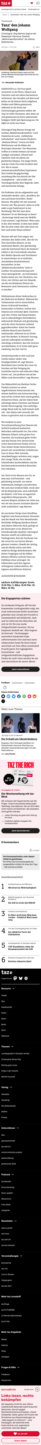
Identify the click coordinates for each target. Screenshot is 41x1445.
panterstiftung (7, 1158)
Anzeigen (5, 1357)
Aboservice (6, 1380)
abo (3, 1135)
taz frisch (5, 1234)
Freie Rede (5, 1205)
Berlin (3, 1024)
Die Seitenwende (8, 1106)
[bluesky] (21, 979)
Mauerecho (6, 1199)
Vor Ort (4, 1269)
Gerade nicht (28, 1389)
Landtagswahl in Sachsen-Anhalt (15, 1053)
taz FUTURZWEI (8, 1310)
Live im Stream (7, 1274)
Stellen (4, 1112)
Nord (3, 1030)
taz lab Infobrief (8, 1245)
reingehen (5, 1210)
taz (7, 972)
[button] (38, 3)
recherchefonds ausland (11, 1152)
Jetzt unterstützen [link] (20, 669)
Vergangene (6, 1280)
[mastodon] (15, 979)
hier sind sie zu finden (13, 867)
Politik (4, 995)
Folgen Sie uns (6, 978)
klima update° (7, 1193)
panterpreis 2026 (8, 1164)
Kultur (5, 14)
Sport (3, 1019)
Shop (3, 1351)
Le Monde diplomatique (11, 1316)
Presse (4, 1117)
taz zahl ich (6, 1147)
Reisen (4, 1339)
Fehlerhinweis (30, 683)
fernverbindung (7, 1187)
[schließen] (37, 1389)
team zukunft (6, 1228)
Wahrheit (5, 1036)
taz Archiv (5, 1321)
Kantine (4, 1345)
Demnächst (6, 1263)
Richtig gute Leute (9, 1065)
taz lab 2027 (6, 1286)
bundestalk (6, 1181)
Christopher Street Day (11, 1059)
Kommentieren (17, 683)
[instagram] (26, 979)
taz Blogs (5, 1304)
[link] (14, 10)
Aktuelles (5, 1094)
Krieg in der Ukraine (9, 1071)
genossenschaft (8, 1141)
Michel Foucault (8, 1077)
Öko (3, 1001)
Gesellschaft (6, 1007)
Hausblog (5, 1100)
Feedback (5, 1374)
